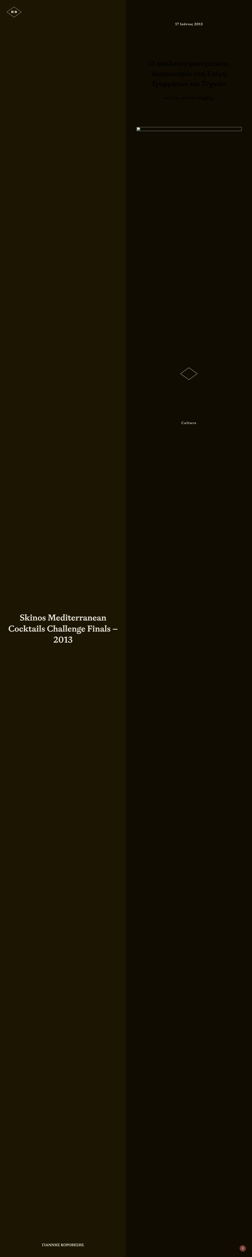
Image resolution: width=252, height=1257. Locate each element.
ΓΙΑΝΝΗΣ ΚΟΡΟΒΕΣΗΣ (63, 1245)
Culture (189, 423)
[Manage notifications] (243, 1248)
